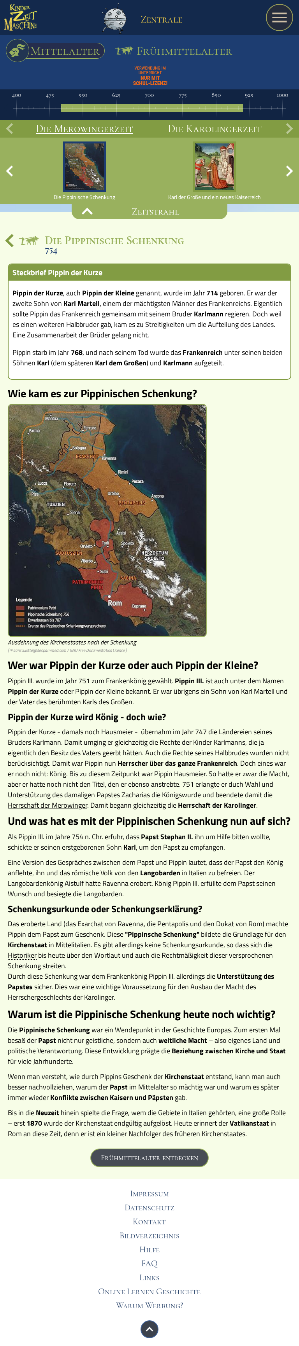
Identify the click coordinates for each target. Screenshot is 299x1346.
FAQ (149, 1264)
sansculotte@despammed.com (39, 650)
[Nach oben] (149, 1329)
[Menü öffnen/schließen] (279, 17)
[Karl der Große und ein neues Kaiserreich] (215, 170)
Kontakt (149, 1222)
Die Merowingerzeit (84, 128)
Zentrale (160, 19)
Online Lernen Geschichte (149, 1292)
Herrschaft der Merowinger (47, 805)
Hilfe (149, 1250)
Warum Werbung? (149, 1306)
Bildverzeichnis (149, 1236)
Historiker (22, 955)
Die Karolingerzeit (215, 128)
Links (149, 1278)
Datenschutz (149, 1208)
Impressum (149, 1194)
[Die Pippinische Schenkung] (84, 170)
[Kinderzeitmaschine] (20, 19)
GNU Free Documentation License (97, 650)
